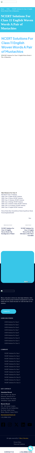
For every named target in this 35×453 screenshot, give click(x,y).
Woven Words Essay (20, 211)
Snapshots (7, 212)
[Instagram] (10, 424)
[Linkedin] (23, 424)
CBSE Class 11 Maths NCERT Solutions (11, 196)
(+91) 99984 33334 (6, 417)
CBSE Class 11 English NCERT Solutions (12, 207)
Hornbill (12, 212)
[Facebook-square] (3, 424)
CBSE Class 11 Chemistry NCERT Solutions (12, 200)
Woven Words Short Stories (8, 211)
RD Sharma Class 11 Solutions (9, 194)
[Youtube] (29, 424)
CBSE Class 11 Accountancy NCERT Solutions (13, 205)
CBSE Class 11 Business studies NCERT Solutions (14, 203)
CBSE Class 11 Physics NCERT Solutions (12, 198)
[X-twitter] (16, 424)
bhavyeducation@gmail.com (8, 414)
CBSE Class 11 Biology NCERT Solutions (12, 202)
